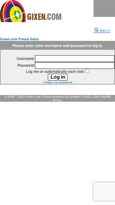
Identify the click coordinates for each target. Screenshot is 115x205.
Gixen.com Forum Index (19, 39)
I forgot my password (57, 82)
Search (104, 30)
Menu (104, 8)
